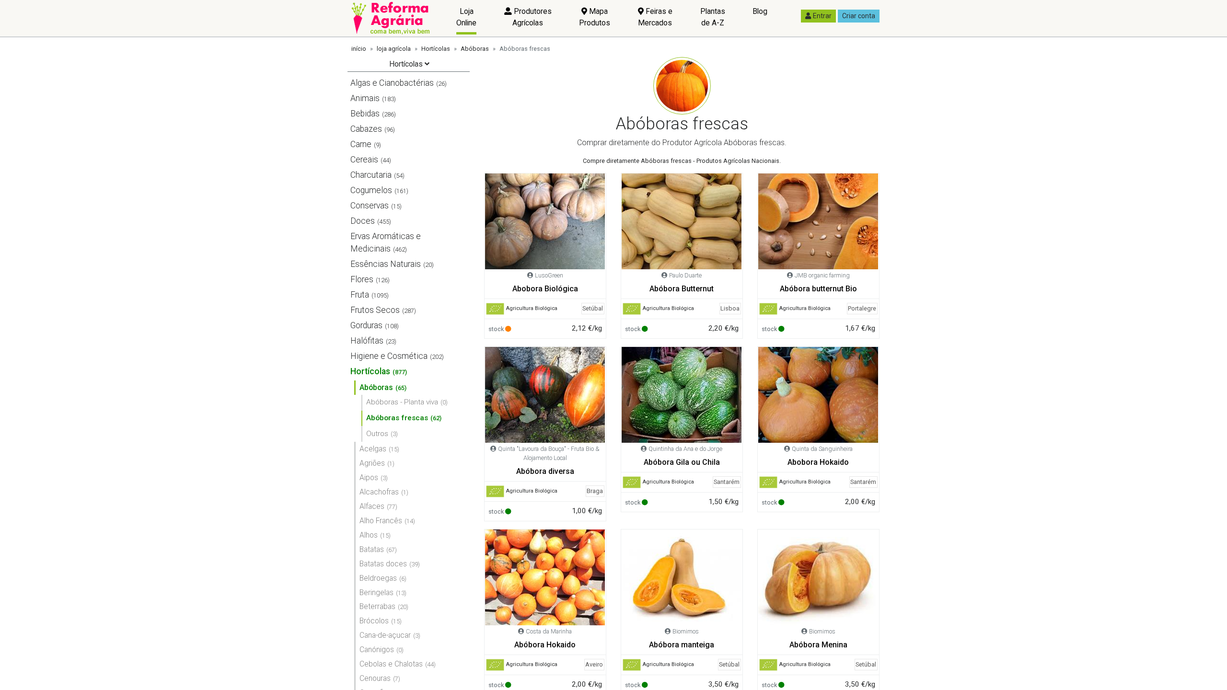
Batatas (371, 549)
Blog (759, 11)
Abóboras (475, 48)
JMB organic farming (822, 275)
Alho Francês (380, 520)
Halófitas (366, 340)
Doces (362, 221)
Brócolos (374, 620)
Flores (361, 279)
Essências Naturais (385, 264)
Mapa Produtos (594, 17)
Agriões (372, 463)
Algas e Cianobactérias (392, 83)
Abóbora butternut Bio (818, 288)
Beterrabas (377, 606)
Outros (377, 433)
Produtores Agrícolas (532, 17)
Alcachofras (379, 491)
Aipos (368, 477)
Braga (595, 490)
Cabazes (366, 129)
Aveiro (594, 664)
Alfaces (371, 506)
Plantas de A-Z (712, 17)
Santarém (727, 481)
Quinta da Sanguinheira (822, 448)
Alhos (368, 535)
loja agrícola (394, 48)
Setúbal (592, 308)
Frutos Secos (375, 310)
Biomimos (685, 631)
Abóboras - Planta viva (402, 402)
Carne (360, 144)
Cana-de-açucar (385, 635)
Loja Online (466, 17)
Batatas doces (383, 563)
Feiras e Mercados (655, 17)
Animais (365, 98)
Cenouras (375, 678)
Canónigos (376, 649)
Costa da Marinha (549, 631)
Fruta (359, 294)
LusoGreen (549, 275)
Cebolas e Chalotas (391, 663)
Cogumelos (371, 190)
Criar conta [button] (858, 16)
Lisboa (730, 308)
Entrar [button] (822, 16)
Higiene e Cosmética (389, 356)
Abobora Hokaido (818, 462)
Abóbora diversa (545, 471)
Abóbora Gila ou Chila (682, 462)
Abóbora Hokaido (545, 644)
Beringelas (376, 592)
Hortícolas (435, 48)
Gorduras (366, 325)
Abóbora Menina (818, 644)
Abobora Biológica (545, 288)
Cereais (364, 159)
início (358, 48)
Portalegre (862, 308)
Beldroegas (378, 578)
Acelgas (372, 448)
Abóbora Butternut (681, 288)
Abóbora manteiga (681, 644)
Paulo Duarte (685, 275)
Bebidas (365, 113)
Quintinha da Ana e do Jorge (685, 448)
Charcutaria (371, 175)
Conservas (369, 205)
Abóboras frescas (397, 418)
